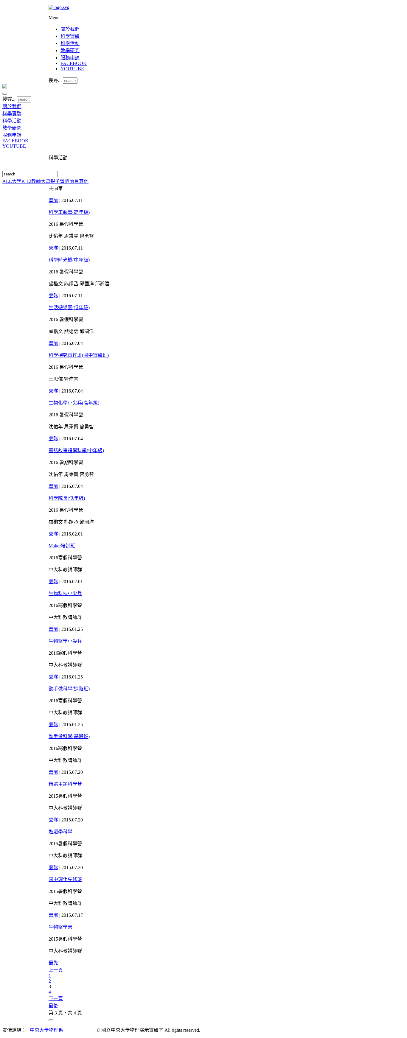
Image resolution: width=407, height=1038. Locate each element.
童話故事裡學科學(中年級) (76, 450)
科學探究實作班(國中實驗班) (79, 355)
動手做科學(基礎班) (69, 736)
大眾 (45, 181)
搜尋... (55, 80)
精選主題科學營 (65, 784)
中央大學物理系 (46, 1030)
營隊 (64, 181)
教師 (36, 181)
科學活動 (70, 43)
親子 (55, 181)
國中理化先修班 (65, 879)
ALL (7, 181)
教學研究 (70, 50)
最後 (53, 1005)
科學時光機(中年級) (69, 259)
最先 (53, 962)
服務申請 (70, 57)
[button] (4, 94)
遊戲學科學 (60, 831)
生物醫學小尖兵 (65, 641)
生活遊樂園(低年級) (69, 307)
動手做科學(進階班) (69, 688)
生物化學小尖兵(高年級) (74, 402)
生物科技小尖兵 (65, 593)
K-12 (26, 181)
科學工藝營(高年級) (69, 212)
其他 (83, 181)
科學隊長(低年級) (67, 498)
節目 (74, 181)
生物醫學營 (60, 927)
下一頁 (56, 998)
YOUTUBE (72, 68)
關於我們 (70, 29)
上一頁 (56, 969)
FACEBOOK (73, 63)
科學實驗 (70, 36)
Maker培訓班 (62, 545)
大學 (16, 181)
